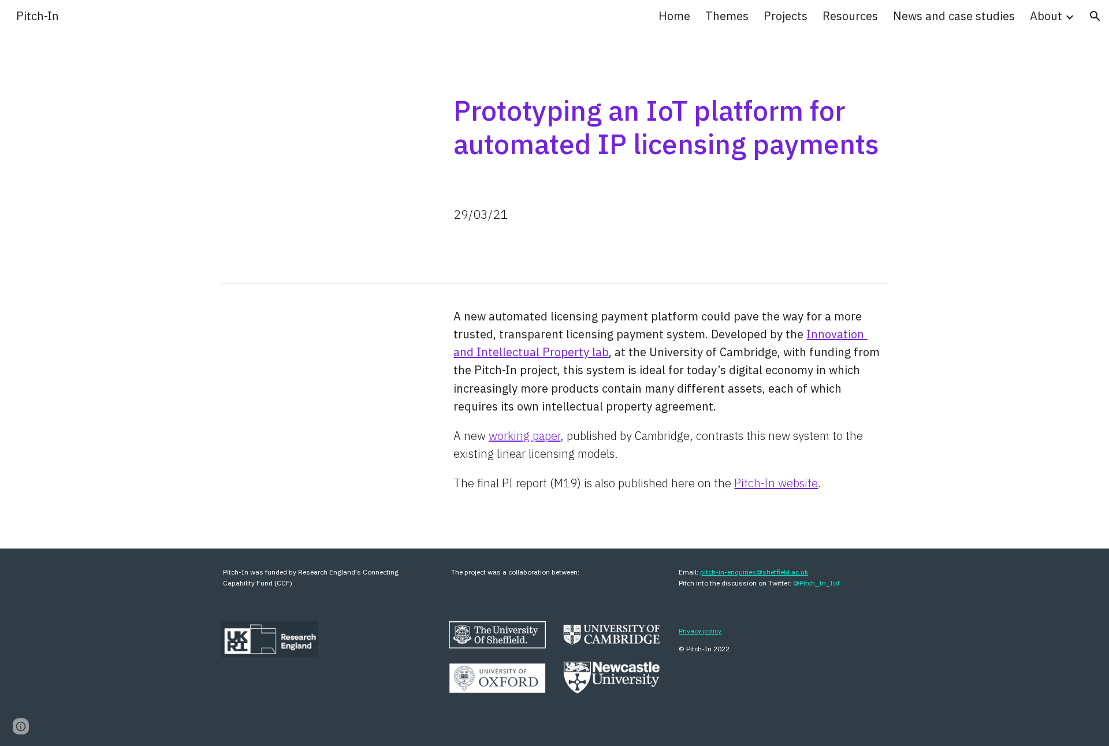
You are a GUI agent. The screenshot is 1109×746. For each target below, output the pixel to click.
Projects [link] (785, 16)
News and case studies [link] (954, 16)
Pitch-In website (776, 483)
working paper (524, 435)
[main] (668, 124)
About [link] (1046, 16)
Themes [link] (727, 16)
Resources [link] (850, 16)
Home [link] (674, 16)
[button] (1095, 16)
